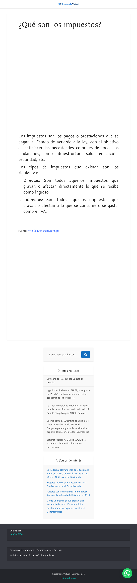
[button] (127, 573)
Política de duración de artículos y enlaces (32, 555)
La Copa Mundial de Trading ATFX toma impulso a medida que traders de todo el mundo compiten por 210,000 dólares (68, 409)
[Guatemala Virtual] (68, 4)
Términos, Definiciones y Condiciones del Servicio (36, 550)
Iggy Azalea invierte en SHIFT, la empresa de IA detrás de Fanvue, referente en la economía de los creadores (68, 394)
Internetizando (68, 578)
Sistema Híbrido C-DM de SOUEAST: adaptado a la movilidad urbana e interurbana (66, 443)
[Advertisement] (68, 61)
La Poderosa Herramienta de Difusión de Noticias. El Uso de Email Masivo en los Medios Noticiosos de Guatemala (68, 473)
